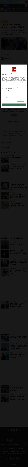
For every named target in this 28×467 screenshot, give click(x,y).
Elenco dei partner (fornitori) (8, 97)
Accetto (14, 104)
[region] (14, 86)
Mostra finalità (20, 101)
